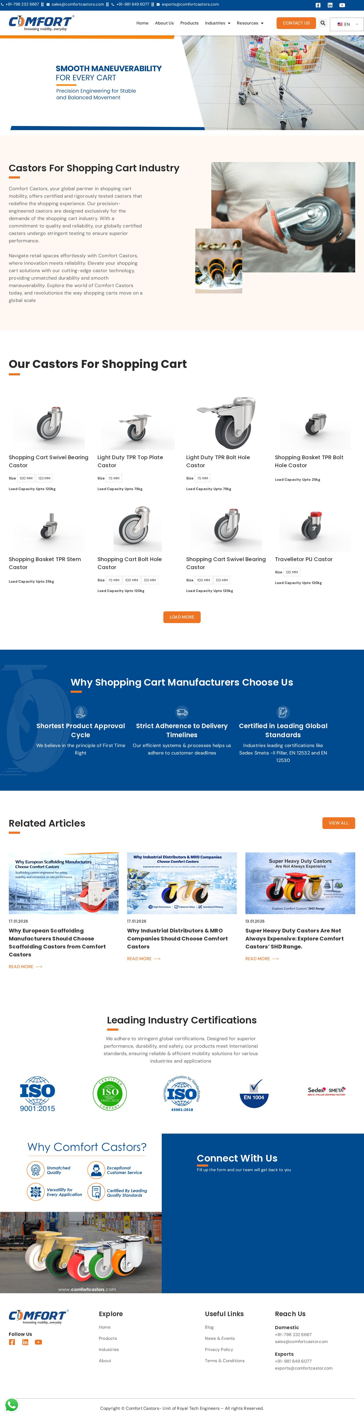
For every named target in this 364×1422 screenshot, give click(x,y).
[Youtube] (342, 5)
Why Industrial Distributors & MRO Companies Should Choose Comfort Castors (177, 938)
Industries (215, 23)
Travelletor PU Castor (304, 559)
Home (142, 23)
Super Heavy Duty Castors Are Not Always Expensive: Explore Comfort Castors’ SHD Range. (294, 938)
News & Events (220, 1338)
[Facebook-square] (318, 5)
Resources (247, 23)
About (105, 1360)
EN (346, 24)
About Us (164, 23)
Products (189, 23)
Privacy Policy (219, 1349)
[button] (323, 23)
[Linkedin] (330, 5)
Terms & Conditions (224, 1360)
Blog (209, 1327)
